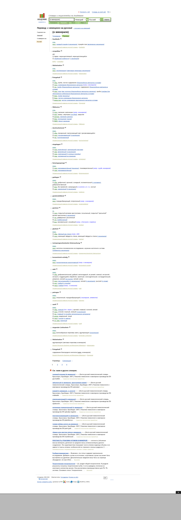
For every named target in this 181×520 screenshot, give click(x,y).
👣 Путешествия (43, 478)
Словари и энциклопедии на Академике (66, 16)
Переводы (64, 23)
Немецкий (39, 35)
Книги (73, 23)
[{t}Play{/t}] (61, 39)
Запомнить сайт (85, 12)
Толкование (56, 36)
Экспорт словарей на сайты (44, 481)
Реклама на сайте (73, 477)
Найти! (107, 19)
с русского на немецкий (82, 28)
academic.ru (42, 22)
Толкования (53, 23)
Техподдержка (64, 477)
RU (108, 12)
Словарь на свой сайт (99, 12)
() (72, 44)
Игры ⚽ (83, 23)
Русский (39, 41)
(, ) (69, 382)
